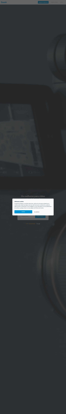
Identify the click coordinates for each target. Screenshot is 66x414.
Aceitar (23, 211)
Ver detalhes (36, 211)
